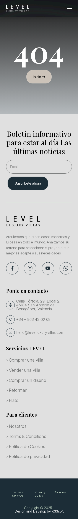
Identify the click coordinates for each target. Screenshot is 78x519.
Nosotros (17, 426)
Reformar (18, 390)
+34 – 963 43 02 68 (33, 319)
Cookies (60, 492)
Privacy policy (40, 494)
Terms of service (18, 494)
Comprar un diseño (27, 380)
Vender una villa (24, 370)
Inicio (37, 77)
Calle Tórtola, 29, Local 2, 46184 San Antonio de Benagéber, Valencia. (38, 305)
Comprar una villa (26, 360)
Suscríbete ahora (28, 183)
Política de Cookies (27, 446)
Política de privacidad (29, 456)
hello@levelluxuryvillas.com (40, 332)
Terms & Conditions (27, 436)
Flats (13, 400)
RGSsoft (58, 511)
